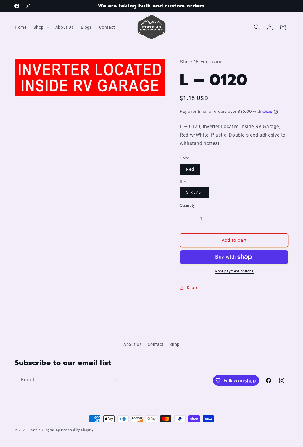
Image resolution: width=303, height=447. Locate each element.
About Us (132, 344)
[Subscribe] (114, 380)
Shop (174, 344)
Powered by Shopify (77, 430)
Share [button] (192, 287)
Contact (156, 344)
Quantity (187, 205)
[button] (40, 27)
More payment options (234, 271)
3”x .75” (194, 192)
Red (190, 169)
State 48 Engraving (44, 430)
